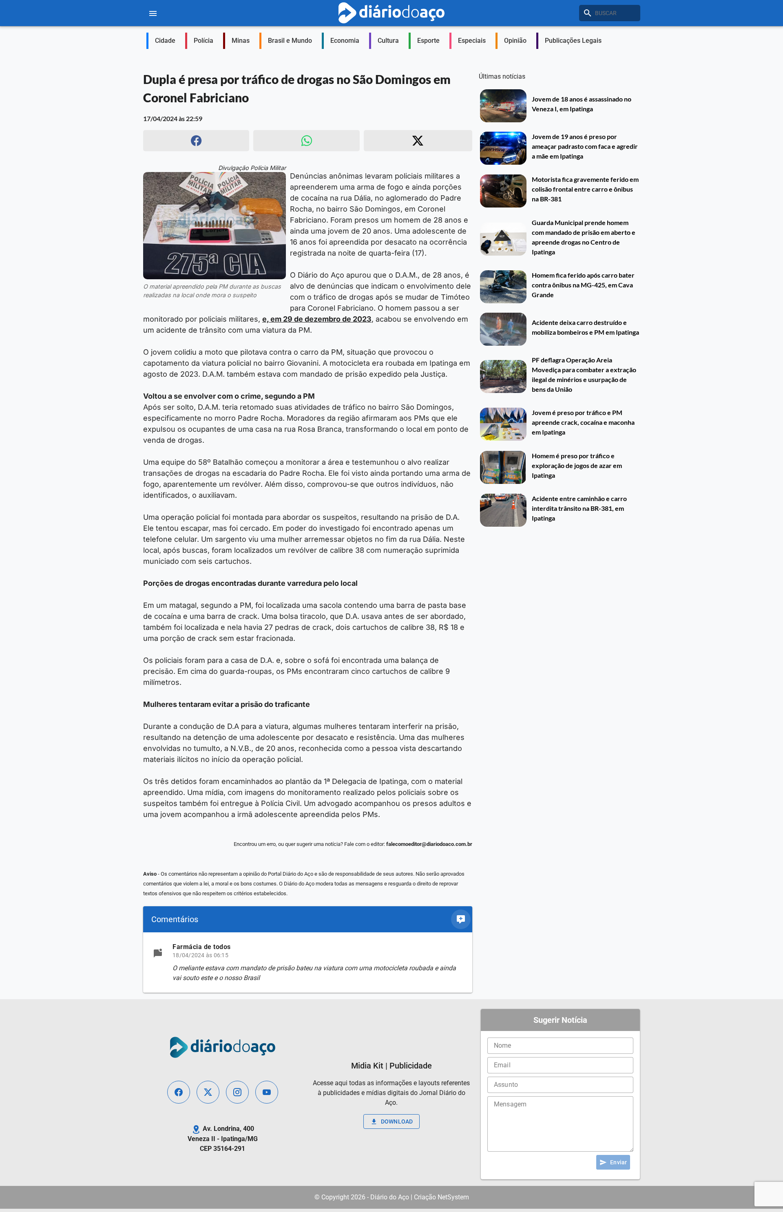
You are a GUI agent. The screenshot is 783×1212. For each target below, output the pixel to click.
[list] (307, 962)
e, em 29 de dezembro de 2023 (317, 319)
